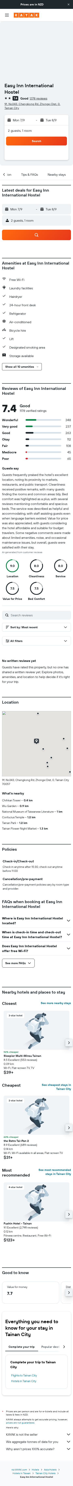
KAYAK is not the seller (22, 1434)
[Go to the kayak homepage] (26, 15)
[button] (68, 4)
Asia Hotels (50, 1469)
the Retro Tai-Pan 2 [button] (16, 1141)
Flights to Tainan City (24, 1375)
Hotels (35, 1469)
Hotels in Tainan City (23, 1381)
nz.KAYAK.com (19, 1469)
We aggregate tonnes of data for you (32, 1442)
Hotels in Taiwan (22, 1473)
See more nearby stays (56, 1003)
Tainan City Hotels (45, 1473)
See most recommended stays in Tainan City (55, 1172)
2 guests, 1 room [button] (20, 131)
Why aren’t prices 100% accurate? (30, 1449)
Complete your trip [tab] (22, 1347)
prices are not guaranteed (20, 1422)
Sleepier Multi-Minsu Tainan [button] (22, 1056)
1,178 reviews (38, 98)
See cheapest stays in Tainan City (56, 1087)
